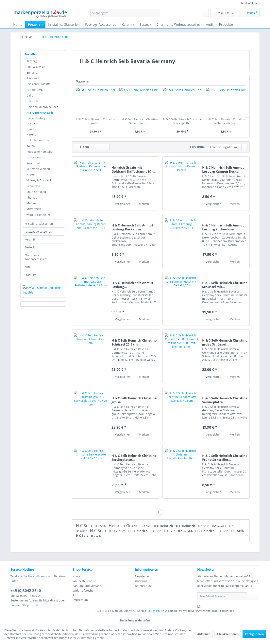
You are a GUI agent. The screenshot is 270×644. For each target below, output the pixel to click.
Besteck (30, 247)
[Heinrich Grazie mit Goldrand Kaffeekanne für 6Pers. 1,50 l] (91, 183)
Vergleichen (122, 204)
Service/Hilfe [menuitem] (249, 3)
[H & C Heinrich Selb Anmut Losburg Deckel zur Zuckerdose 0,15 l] (91, 241)
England (31, 72)
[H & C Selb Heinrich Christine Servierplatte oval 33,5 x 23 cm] (139, 101)
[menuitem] (125, 13)
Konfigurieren (254, 634)
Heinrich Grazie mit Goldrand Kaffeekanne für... (133, 169)
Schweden (33, 186)
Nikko (30, 174)
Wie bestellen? (82, 581)
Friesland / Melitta (38, 84)
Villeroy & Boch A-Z (38, 180)
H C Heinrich (164, 526)
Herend (31, 134)
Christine (33, 123)
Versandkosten (156, 610)
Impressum (80, 600)
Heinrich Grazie (124, 525)
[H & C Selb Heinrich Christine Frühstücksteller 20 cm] (226, 101)
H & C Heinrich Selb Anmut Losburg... (132, 285)
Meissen (32, 203)
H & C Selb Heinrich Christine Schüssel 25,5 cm (134, 342)
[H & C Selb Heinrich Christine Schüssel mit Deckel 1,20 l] (181, 299)
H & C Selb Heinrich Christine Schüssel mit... (224, 285)
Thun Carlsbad (36, 192)
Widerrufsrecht (83, 590)
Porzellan (31, 54)
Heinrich (32, 101)
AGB (75, 595)
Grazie (32, 129)
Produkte (30, 275)
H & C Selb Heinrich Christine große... (95, 121)
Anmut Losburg (36, 118)
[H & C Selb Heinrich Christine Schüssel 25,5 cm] (91, 356)
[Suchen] (156, 13)
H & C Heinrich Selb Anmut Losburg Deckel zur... (132, 227)
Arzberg (31, 61)
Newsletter (142, 576)
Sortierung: (197, 147)
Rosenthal (33, 163)
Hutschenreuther (37, 140)
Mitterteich (33, 209)
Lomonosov (33, 157)
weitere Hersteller (38, 215)
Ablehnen (203, 634)
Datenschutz (143, 586)
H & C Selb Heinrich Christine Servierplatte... (139, 121)
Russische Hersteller (40, 151)
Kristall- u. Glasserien (39, 223)
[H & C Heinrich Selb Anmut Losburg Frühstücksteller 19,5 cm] (91, 299)
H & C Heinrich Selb (39, 113)
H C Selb (84, 525)
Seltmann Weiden (38, 169)
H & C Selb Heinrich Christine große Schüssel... (224, 342)
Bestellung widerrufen (135, 620)
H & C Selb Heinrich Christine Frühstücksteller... (225, 121)
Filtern (84, 147)
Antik (28, 267)
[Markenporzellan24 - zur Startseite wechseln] (40, 14)
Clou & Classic (35, 67)
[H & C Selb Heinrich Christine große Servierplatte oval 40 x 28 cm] (95, 101)
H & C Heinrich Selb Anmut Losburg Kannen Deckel (223, 169)
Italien (30, 146)
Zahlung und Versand (87, 586)
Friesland (32, 78)
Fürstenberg (34, 90)
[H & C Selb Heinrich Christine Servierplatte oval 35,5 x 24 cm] (182, 101)
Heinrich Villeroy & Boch (42, 107)
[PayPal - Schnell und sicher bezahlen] (43, 290)
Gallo (29, 95)
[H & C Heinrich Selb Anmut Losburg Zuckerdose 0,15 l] (181, 241)
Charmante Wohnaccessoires (36, 257)
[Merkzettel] (205, 13)
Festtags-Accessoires (38, 231)
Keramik (30, 239)
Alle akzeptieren (227, 634)
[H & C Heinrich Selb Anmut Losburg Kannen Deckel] (181, 183)
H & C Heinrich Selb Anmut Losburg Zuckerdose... (223, 227)
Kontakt (78, 576)
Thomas (31, 197)
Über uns (141, 581)
